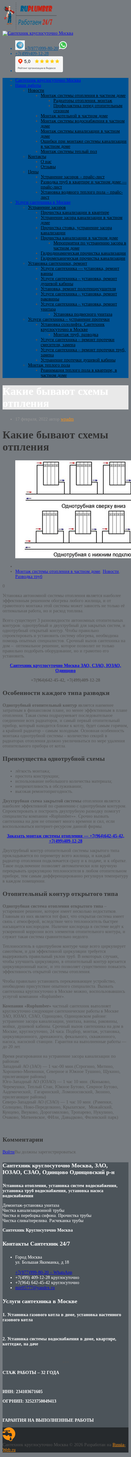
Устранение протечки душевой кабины (78, 360)
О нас (46, 161)
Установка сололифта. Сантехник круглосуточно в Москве (73, 327)
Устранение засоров (47, 207)
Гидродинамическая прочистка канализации (83, 253)
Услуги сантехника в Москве (43, 202)
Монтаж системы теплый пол (69, 151)
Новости (36, 90)
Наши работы (28, 85)
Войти (9, 1152)
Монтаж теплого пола (49, 365)
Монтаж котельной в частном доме (74, 115)
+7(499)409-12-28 (32, 53)
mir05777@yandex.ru (35, 1287)
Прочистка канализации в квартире (75, 212)
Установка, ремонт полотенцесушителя (78, 288)
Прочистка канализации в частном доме (79, 238)
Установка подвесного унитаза (82, 314)
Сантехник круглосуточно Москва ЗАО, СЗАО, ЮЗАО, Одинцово (65, 668)
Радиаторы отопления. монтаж (82, 100)
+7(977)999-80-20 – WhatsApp (43, 1272)
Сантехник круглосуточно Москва (48, 80)
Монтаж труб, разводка (75, 334)
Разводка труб (28, 576)
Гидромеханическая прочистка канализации (83, 258)
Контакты (37, 156)
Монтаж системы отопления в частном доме (83, 95)
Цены (33, 171)
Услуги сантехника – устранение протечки (69, 319)
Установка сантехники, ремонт (57, 263)
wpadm (67, 419)
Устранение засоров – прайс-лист (73, 177)
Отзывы (48, 166)
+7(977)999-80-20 (41, 48)
